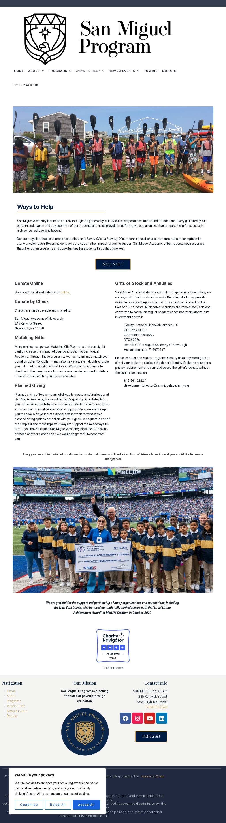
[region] (57, 791)
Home (16, 84)
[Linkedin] (161, 718)
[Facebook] (125, 718)
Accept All (86, 804)
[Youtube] (149, 718)
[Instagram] (137, 718)
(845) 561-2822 (156, 707)
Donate (12, 716)
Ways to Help (16, 706)
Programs (14, 701)
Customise (29, 804)
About (11, 696)
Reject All (58, 804)
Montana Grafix (152, 776)
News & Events (17, 711)
